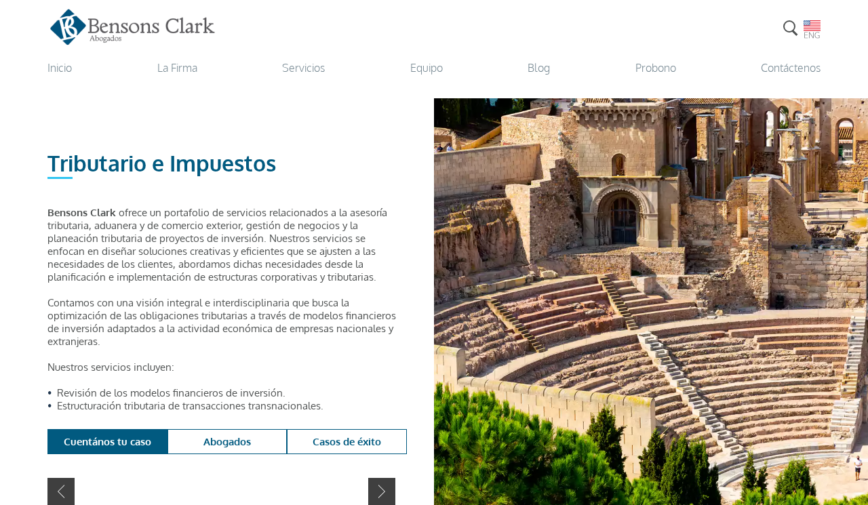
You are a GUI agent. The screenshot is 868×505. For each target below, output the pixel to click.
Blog (539, 68)
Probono (655, 68)
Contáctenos (791, 68)
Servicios (303, 68)
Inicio (59, 68)
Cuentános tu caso (107, 441)
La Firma (177, 68)
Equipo (426, 68)
